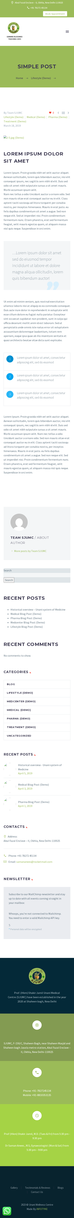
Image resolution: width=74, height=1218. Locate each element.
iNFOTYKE (41, 1209)
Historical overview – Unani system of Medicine (37, 609)
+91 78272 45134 (38, 7)
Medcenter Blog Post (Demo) (27, 622)
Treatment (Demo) (15, 121)
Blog (11, 684)
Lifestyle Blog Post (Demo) (26, 626)
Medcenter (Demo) (21, 701)
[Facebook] (8, 14)
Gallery (14, 1188)
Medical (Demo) (36, 117)
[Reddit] (30, 489)
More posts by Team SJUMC (30, 551)
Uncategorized (19, 735)
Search (8, 570)
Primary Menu (67, 31)
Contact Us (37, 1192)
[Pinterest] (15, 489)
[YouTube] (29, 14)
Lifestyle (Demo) (13, 117)
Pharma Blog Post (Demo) (26, 618)
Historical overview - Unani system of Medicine (40, 767)
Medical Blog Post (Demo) (25, 614)
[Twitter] (19, 14)
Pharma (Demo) (57, 117)
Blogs (60, 1188)
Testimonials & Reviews (37, 1188)
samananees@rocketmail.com (34, 861)
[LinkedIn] (13, 14)
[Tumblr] (20, 489)
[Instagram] (24, 14)
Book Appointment (55, 13)
